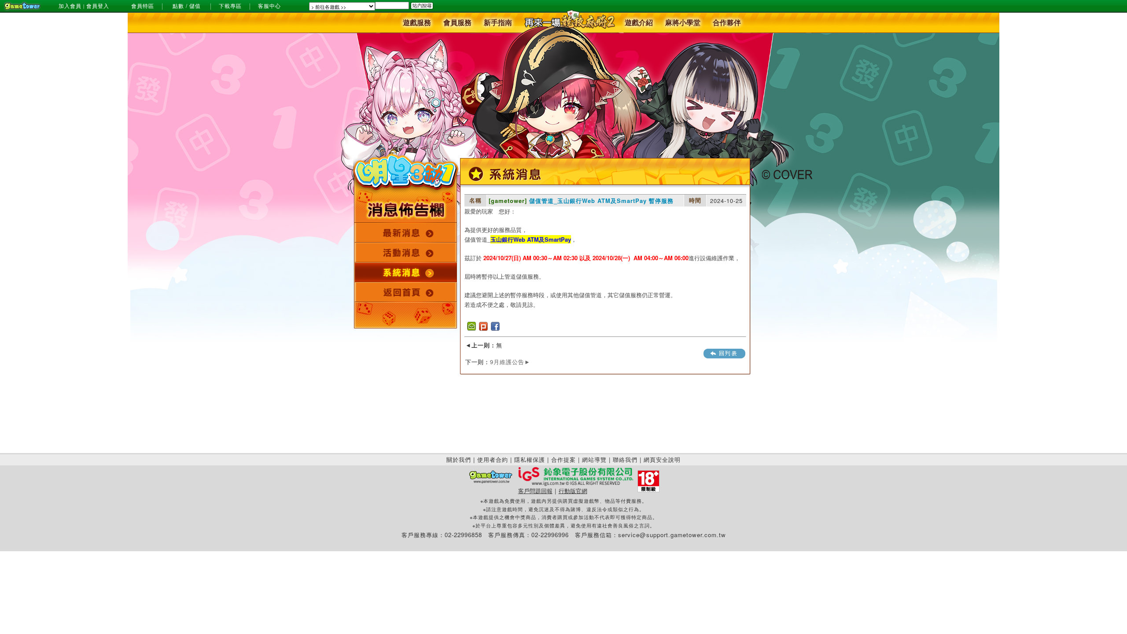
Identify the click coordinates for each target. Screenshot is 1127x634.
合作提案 (563, 459)
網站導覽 (594, 459)
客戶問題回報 (535, 491)
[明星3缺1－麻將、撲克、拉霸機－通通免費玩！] (406, 193)
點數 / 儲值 (187, 6)
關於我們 (458, 459)
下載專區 (230, 6)
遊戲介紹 (639, 23)
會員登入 (97, 6)
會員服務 (457, 23)
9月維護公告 (497, 362)
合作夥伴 (727, 23)
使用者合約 (492, 459)
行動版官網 (573, 491)
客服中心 (269, 6)
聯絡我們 (625, 459)
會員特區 (142, 6)
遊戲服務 (417, 23)
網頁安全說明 (662, 459)
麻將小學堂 (682, 23)
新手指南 (498, 23)
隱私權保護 (529, 459)
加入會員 (70, 6)
